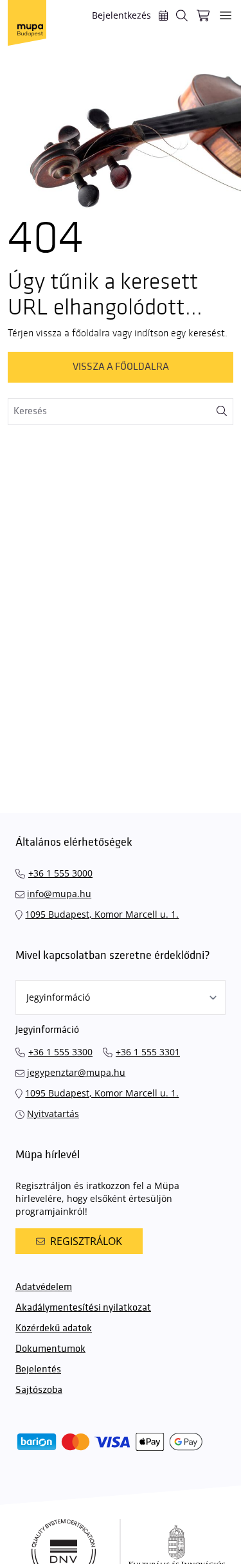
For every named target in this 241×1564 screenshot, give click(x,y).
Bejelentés (38, 1369)
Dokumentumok (50, 1349)
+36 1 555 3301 (148, 1052)
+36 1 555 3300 (60, 1052)
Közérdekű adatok (53, 1328)
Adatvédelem (43, 1287)
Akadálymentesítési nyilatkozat (83, 1308)
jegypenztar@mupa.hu (76, 1072)
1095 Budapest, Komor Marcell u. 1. (102, 914)
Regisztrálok (86, 1241)
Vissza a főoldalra (121, 367)
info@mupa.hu (59, 893)
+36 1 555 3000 (60, 873)
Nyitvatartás (53, 1113)
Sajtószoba (38, 1390)
